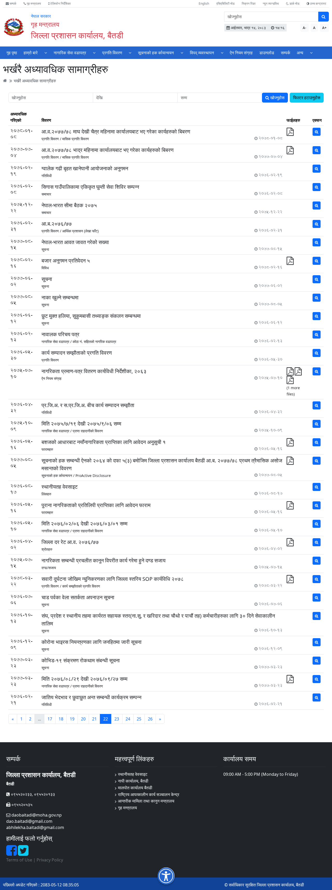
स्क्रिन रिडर (248, 3)
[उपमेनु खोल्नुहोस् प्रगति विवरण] (130, 52)
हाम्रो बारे (31, 53)
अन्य (300, 53)
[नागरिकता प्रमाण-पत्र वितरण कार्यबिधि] (291, 373)
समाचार (46, 194)
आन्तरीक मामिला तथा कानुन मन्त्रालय (146, 801)
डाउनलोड (266, 53)
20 (83, 719)
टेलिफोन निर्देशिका (60, 3)
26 (150, 719)
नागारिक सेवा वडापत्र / (57, 341)
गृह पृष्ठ (11, 53)
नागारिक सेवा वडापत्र (70, 53)
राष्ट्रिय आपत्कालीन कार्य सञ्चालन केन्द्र (148, 794)
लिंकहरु (46, 493)
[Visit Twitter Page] (23, 853)
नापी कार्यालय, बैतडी (133, 781)
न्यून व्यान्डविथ (271, 3)
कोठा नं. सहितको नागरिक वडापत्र (94, 341)
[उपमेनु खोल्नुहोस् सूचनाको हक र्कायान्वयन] (181, 52)
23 (116, 719)
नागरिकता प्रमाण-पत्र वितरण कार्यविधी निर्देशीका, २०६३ (94, 371)
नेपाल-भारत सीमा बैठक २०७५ (69, 205)
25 (139, 719)
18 (61, 719)
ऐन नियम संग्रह (241, 53)
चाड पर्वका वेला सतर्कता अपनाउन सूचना (78, 597)
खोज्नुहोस (277, 97)
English (204, 3)
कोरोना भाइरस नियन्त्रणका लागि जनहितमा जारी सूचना (92, 641)
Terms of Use (19, 860)
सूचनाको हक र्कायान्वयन (156, 53)
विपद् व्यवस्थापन (202, 53)
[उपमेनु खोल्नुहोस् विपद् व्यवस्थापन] (222, 52)
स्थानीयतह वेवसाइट (60, 486)
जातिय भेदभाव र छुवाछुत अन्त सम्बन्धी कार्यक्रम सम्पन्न (91, 697)
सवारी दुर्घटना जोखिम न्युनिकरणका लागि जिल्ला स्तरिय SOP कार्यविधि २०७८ (113, 578)
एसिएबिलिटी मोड (225, 3)
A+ (324, 27)
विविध (45, 267)
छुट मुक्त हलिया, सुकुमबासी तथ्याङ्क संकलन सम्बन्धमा (91, 315)
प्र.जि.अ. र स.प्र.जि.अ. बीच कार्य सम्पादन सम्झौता (88, 405)
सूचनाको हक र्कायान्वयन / (58, 475)
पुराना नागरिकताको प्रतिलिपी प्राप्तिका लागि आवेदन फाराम (96, 505)
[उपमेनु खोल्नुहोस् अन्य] (311, 52)
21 (94, 719)
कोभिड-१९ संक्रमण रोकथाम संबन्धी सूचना (81, 660)
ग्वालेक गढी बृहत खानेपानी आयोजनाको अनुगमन (85, 168)
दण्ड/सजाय (49, 567)
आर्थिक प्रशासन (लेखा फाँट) (80, 230)
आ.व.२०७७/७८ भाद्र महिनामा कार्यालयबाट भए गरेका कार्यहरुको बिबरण (108, 149)
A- (304, 27)
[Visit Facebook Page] (12, 853)
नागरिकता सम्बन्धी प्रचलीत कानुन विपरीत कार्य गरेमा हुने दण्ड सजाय (103, 560)
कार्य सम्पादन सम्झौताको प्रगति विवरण (77, 352)
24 (128, 719)
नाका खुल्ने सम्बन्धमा (60, 297)
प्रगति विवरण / (51, 138)
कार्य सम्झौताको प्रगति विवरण (81, 586)
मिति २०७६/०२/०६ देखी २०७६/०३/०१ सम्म (84, 523)
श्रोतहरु (47, 549)
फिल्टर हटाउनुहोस (306, 97)
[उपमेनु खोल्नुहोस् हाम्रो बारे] (45, 52)
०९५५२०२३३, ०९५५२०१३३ (32, 794)
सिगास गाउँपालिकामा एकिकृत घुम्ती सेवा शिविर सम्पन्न (90, 186)
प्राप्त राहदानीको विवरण (88, 430)
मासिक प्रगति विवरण (75, 138)
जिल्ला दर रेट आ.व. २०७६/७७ (70, 541)
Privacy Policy (50, 860)
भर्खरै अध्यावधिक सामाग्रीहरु (35, 80)
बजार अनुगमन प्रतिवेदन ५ (66, 260)
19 (72, 719)
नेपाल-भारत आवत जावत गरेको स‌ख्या (75, 242)
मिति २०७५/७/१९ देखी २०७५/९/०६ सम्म (81, 423)
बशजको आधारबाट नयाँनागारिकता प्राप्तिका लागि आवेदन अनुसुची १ (104, 442)
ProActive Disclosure (93, 475)
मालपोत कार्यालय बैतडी (135, 788)
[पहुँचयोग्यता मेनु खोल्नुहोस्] (166, 875)
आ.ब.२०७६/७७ (57, 223)
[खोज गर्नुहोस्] (323, 17)
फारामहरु (47, 449)
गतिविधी (47, 175)
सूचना (45, 249)
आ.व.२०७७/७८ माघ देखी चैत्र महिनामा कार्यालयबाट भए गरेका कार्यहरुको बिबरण (116, 131)
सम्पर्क (12, 3)
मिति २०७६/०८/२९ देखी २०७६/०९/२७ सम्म (84, 678)
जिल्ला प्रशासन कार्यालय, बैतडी (77, 35)
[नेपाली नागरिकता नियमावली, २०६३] (298, 373)
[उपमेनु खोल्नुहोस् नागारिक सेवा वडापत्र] (94, 52)
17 (49, 719)
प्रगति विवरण (112, 53)
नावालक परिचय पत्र (60, 334)
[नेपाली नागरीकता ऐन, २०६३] (290, 381)
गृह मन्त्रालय (33, 3)
